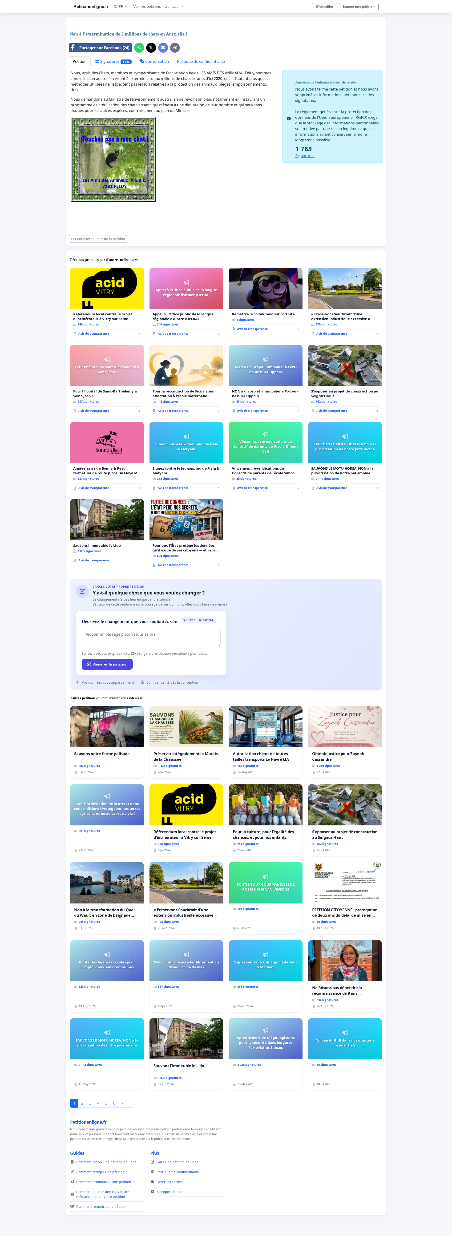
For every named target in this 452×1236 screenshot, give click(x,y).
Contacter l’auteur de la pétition (100, 239)
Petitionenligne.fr (90, 6)
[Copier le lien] (175, 48)
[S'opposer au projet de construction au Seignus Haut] (345, 380)
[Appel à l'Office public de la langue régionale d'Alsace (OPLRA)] (186, 303)
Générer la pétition (110, 664)
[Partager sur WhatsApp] (139, 48)
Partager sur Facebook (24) (104, 47)
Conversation (156, 61)
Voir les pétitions (147, 6)
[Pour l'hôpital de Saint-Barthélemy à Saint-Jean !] (107, 380)
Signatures (114, 61)
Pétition (80, 61)
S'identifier (324, 6)
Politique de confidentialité (201, 61)
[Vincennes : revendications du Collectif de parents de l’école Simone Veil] (266, 457)
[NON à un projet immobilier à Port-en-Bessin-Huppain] (266, 380)
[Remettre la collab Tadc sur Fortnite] (266, 301)
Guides (77, 1153)
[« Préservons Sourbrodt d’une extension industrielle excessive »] (345, 303)
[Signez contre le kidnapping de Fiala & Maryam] (186, 457)
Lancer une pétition (359, 6)
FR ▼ (123, 6)
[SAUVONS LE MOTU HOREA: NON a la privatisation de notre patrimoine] (345, 457)
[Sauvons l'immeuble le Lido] (107, 532)
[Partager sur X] (151, 48)
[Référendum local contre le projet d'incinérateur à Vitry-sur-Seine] (107, 303)
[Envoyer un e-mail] (163, 48)
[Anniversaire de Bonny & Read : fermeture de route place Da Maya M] (107, 457)
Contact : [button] (172, 6)
